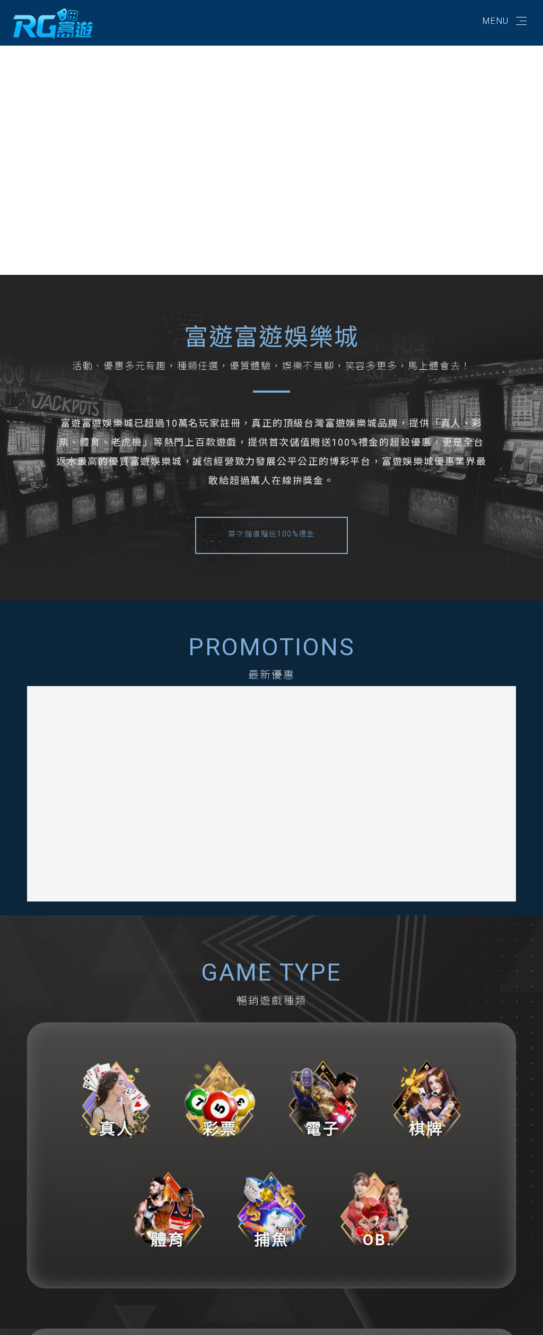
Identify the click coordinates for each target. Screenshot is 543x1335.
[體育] (168, 1209)
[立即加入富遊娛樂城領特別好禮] (53, 23)
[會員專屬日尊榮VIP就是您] (149, 777)
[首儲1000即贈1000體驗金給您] (393, 777)
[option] (271, 155)
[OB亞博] (374, 1209)
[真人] (116, 1097)
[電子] (323, 1097)
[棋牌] (426, 1097)
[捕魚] (272, 1209)
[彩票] (220, 1097)
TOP (523, 1317)
